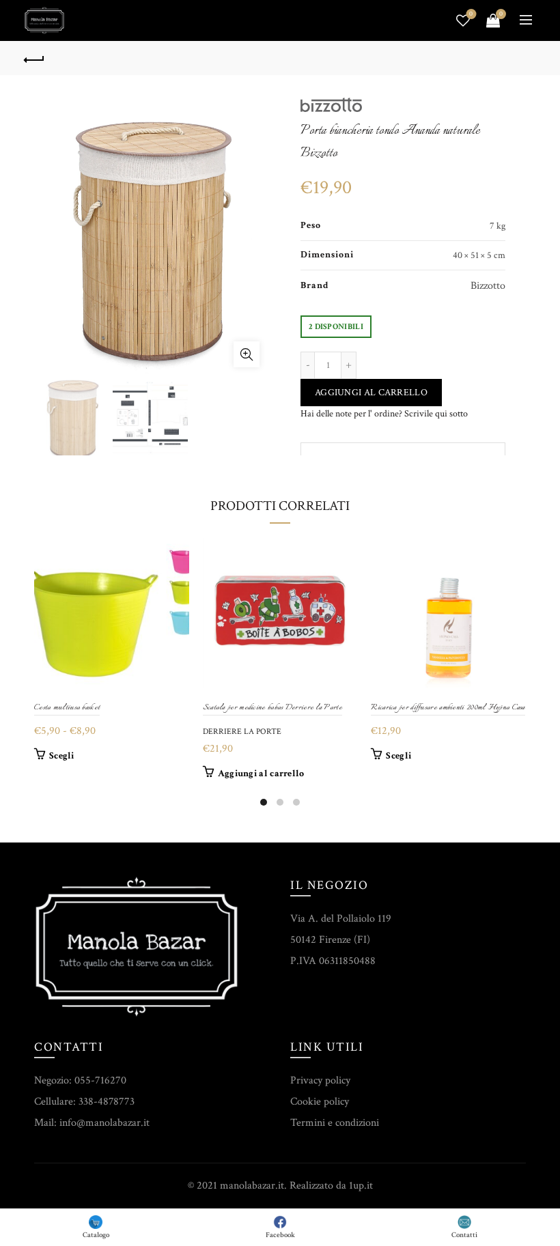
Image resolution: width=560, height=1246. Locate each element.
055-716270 (100, 1080)
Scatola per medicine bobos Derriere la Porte (272, 707)
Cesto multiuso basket (67, 707)
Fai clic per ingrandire (247, 354)
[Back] (35, 58)
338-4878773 (107, 1101)
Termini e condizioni (334, 1123)
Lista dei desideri (471, 14)
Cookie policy (319, 1101)
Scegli (61, 756)
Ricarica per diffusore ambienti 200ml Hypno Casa (447, 707)
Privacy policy (320, 1080)
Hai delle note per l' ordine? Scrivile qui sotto (384, 414)
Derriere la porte (242, 731)
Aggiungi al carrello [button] (261, 773)
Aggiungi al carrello (371, 392)
